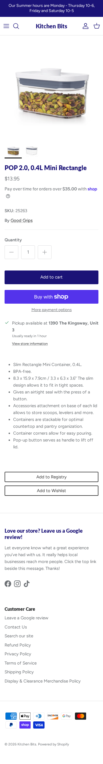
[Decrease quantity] (11, 252)
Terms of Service (21, 663)
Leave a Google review (26, 617)
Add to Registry (51, 477)
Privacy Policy (18, 653)
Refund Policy (18, 645)
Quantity (13, 239)
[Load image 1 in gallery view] (51, 86)
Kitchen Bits (26, 744)
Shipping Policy (19, 672)
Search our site (19, 635)
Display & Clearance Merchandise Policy (43, 681)
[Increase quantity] (45, 252)
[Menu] (6, 26)
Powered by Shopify (53, 744)
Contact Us (16, 627)
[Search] (19, 26)
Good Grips (22, 220)
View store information (30, 344)
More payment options (51, 310)
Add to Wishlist (51, 490)
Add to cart (51, 277)
